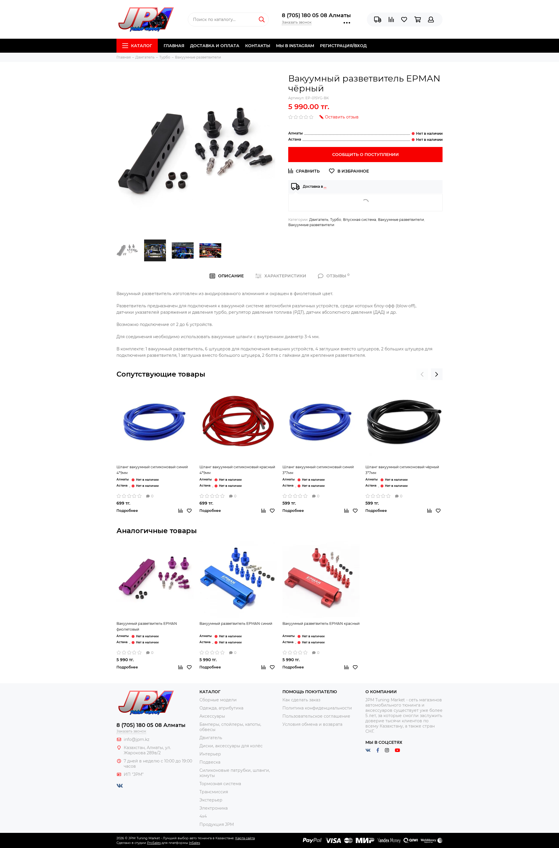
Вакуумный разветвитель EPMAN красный (321, 623)
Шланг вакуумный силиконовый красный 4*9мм (237, 470)
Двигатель (318, 219)
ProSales (154, 843)
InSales (194, 843)
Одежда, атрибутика (221, 708)
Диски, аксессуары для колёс (231, 745)
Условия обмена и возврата (312, 724)
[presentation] (422, 374)
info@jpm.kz (136, 739)
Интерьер (210, 754)
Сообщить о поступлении (365, 154)
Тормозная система (220, 783)
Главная (174, 45)
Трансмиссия (213, 791)
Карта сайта (245, 838)
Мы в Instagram (295, 45)
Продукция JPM (216, 824)
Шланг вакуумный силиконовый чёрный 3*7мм (402, 470)
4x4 (203, 816)
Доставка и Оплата (214, 45)
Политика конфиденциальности (317, 708)
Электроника (213, 808)
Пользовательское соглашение (316, 716)
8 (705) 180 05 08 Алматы (316, 15)
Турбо (335, 219)
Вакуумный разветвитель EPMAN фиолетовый (146, 626)
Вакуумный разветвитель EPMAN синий (235, 623)
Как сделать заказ (301, 699)
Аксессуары (212, 716)
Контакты (257, 45)
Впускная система (359, 219)
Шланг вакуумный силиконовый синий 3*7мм (318, 470)
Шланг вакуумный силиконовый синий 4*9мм (152, 470)
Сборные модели (218, 699)
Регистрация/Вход (343, 45)
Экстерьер (210, 800)
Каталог (141, 45)
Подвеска (209, 762)
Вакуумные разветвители (401, 219)
